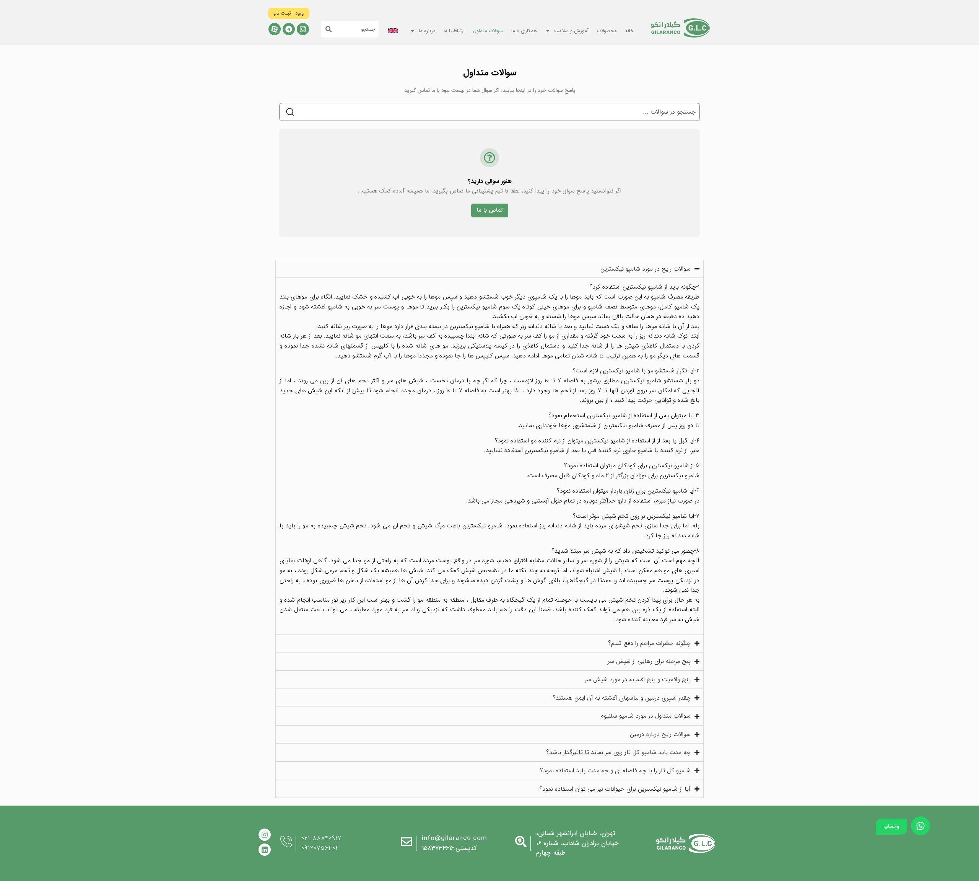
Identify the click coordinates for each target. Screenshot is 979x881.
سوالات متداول (488, 31)
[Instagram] (303, 29)
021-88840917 (321, 838)
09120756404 (320, 848)
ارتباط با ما (454, 31)
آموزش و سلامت (571, 31)
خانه (629, 31)
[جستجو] (326, 29)
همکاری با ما (524, 31)
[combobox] (355, 29)
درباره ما (427, 31)
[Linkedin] (265, 849)
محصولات (607, 31)
